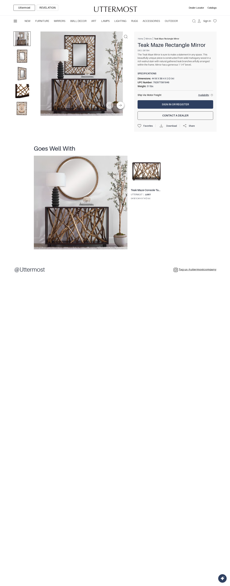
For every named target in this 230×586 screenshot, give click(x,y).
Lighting (120, 21)
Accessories (151, 21)
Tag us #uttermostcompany (198, 269)
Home (140, 38)
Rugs (134, 21)
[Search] (194, 21)
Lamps (105, 21)
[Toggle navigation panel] (15, 21)
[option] (24, 8)
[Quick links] (222, 578)
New (27, 21)
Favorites (148, 126)
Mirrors (59, 21)
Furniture (42, 21)
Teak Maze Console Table (146, 190)
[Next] (120, 105)
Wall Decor (78, 21)
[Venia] (115, 8)
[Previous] (109, 105)
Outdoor (171, 21)
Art (93, 21)
